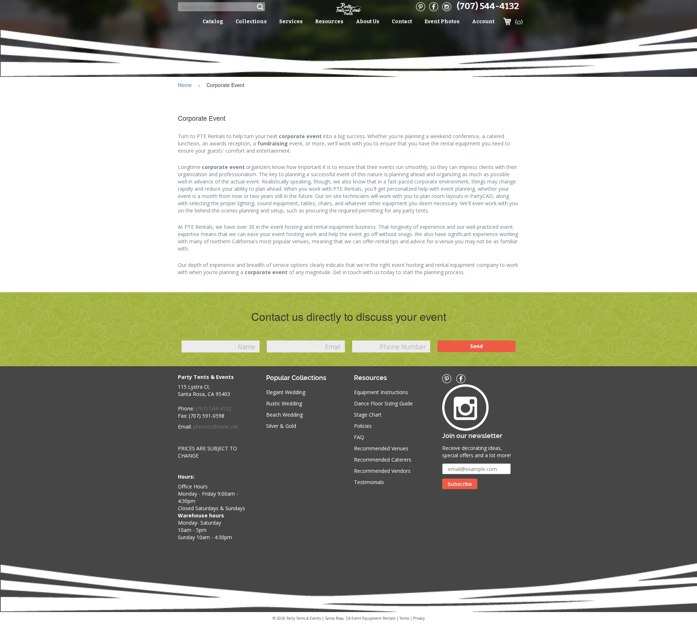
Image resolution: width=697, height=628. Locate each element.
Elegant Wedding (285, 392)
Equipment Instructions (381, 392)
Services (291, 21)
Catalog (213, 21)
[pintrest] (420, 6)
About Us (367, 21)
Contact (402, 21)
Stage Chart (368, 414)
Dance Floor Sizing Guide (383, 403)
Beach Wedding (284, 414)
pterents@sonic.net (216, 426)
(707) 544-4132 (488, 6)
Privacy (419, 618)
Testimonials (369, 482)
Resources (329, 21)
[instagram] (446, 6)
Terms (404, 618)
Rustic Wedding (284, 403)
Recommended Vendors (382, 470)
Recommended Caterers (382, 459)
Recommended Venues (381, 448)
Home (185, 84)
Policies (363, 425)
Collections (251, 21)
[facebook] (433, 6)
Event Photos (442, 21)
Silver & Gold (281, 425)
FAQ (359, 437)
